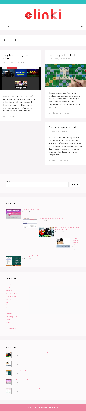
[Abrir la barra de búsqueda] (82, 26)
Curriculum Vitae (12, 293)
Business (9, 290)
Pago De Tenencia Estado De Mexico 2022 (53, 218)
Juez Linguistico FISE (62, 55)
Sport (8, 319)
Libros (8, 302)
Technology (64, 160)
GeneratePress (53, 408)
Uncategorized (11, 328)
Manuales (9, 305)
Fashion (8, 299)
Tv (15, 116)
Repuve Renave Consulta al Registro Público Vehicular (31, 353)
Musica (8, 308)
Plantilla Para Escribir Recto (31, 209)
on (13, 116)
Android (8, 116)
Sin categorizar (11, 317)
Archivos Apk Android (62, 127)
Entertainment (62, 113)
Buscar (8, 181)
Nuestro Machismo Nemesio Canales (25, 362)
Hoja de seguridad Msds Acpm (32, 256)
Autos (8, 287)
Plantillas (9, 314)
